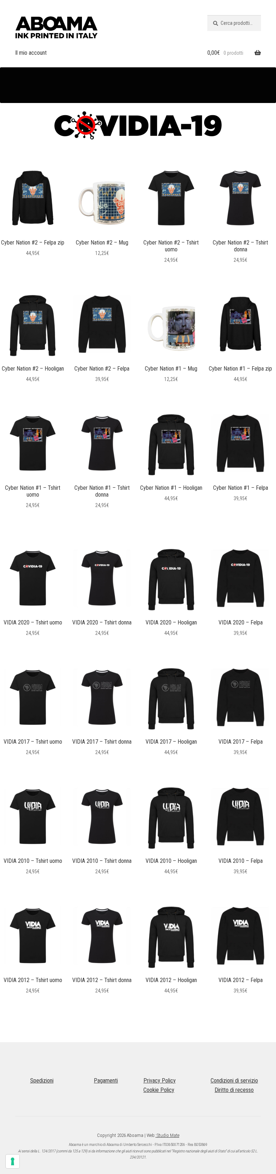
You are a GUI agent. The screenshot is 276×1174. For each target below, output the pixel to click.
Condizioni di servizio (234, 1080)
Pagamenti (106, 1080)
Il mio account (31, 52)
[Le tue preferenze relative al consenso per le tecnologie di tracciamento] (12, 1161)
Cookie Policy (158, 1089)
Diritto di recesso (234, 1089)
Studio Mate (167, 1135)
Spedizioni (42, 1080)
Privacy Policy (159, 1080)
